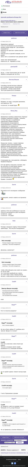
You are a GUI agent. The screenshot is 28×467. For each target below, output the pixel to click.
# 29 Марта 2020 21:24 (6, 319)
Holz (14, 221)
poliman (14, 38)
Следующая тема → (17, 23)
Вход (4, 9)
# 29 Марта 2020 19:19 (6, 258)
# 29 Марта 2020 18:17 (6, 98)
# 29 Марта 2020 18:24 (6, 187)
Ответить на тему (20, 32)
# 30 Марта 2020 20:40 (6, 357)
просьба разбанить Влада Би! (11, 17)
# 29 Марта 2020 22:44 (6, 339)
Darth (14, 184)
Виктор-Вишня (14, 79)
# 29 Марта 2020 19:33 (6, 308)
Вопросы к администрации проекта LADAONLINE (12, 22)
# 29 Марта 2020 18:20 (6, 114)
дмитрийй (14, 66)
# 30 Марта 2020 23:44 (6, 402)
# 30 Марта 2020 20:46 (6, 381)
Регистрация (6, 6)
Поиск (19, 459)
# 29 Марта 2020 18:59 (6, 237)
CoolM (14, 281)
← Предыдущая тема (6, 23)
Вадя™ (14, 305)
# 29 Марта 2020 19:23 (6, 284)
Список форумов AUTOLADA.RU (8, 20)
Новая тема (6, 32)
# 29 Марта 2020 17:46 (6, 82)
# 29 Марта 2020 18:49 (6, 224)
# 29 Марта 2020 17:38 (6, 41)
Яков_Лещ (14, 111)
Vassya (14, 95)
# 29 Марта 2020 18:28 (6, 208)
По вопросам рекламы (11, 459)
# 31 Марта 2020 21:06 (6, 416)
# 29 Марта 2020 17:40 (6, 69)
